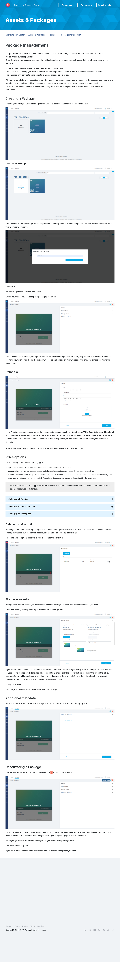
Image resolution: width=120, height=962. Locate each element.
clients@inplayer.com (20, 489)
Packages (53, 35)
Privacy (9, 926)
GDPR (32, 926)
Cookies (40, 926)
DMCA (25, 926)
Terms (17, 926)
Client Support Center (15, 35)
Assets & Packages (36, 35)
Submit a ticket (105, 5)
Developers (86, 5)
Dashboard (67, 5)
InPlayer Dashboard (27, 104)
